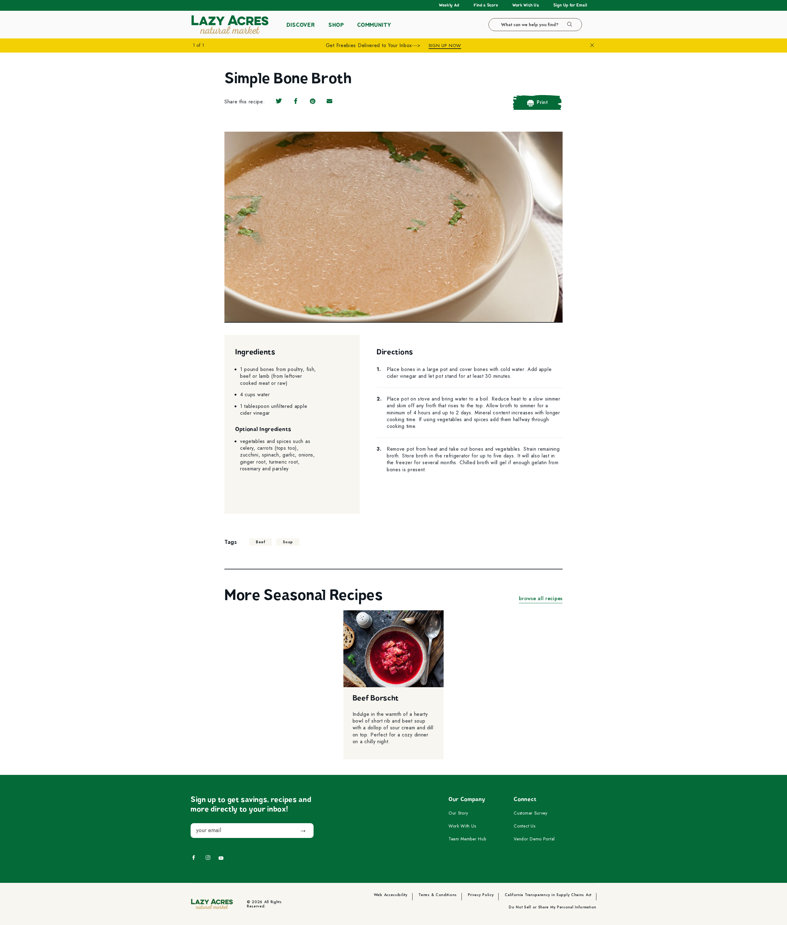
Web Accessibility (391, 895)
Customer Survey (531, 813)
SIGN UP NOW (445, 45)
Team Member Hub (467, 839)
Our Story (458, 813)
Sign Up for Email (570, 5)
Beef (260, 542)
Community (374, 25)
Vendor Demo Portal (534, 839)
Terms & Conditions (437, 895)
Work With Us (525, 5)
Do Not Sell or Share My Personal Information (552, 907)
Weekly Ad (449, 5)
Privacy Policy (481, 895)
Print (542, 102)
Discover (301, 25)
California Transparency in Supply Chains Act (548, 895)
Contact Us (524, 826)
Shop (336, 25)
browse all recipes (541, 598)
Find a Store (486, 5)
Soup (288, 542)
